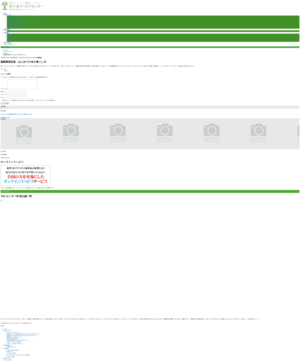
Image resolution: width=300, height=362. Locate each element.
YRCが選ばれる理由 (12, 34)
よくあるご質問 (11, 37)
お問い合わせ (7, 358)
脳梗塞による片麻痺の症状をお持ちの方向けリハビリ (22, 19)
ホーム (6, 328)
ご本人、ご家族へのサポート (15, 27)
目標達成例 (7, 345)
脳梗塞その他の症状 (12, 23)
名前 (3, 91)
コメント (4, 88)
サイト (2, 97)
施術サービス (7, 330)
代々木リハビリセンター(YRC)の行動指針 (18, 39)
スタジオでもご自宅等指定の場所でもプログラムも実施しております (16, 114)
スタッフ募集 (10, 41)
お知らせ (39, 57)
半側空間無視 (4, 154)
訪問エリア (10, 36)
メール (3, 94)
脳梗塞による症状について (14, 21)
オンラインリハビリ (12, 16)
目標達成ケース (11, 31)
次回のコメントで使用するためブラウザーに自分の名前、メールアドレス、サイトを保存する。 (29, 100)
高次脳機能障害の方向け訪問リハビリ (17, 24)
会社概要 (6, 348)
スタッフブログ (8, 360)
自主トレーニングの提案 (14, 26)
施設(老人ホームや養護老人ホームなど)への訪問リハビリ (23, 18)
